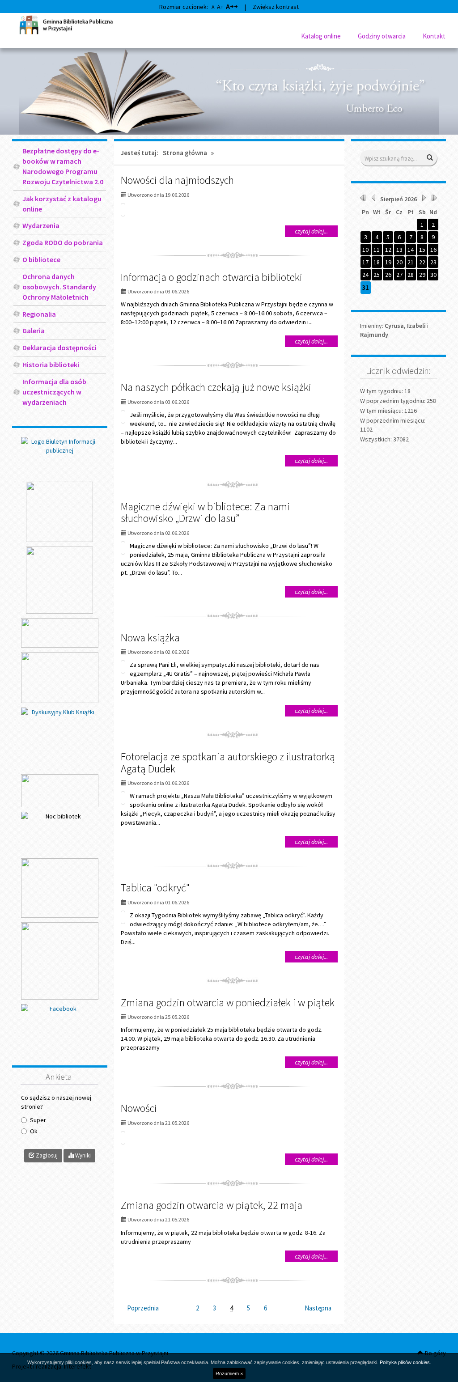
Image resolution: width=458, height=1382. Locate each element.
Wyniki (82, 1155)
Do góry (435, 1353)
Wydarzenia (40, 225)
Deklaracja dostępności (59, 347)
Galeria (33, 330)
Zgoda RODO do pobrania (62, 242)
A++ (232, 6)
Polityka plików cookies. (405, 1362)
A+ (220, 7)
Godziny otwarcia (382, 36)
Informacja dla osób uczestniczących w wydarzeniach (54, 392)
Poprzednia (143, 1308)
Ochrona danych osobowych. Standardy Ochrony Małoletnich (59, 286)
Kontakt (434, 36)
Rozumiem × (229, 1373)
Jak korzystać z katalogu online (62, 203)
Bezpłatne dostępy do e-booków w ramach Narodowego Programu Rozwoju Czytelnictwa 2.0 (62, 166)
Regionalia (39, 313)
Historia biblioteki (50, 364)
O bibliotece (41, 259)
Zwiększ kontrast (276, 7)
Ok (34, 1131)
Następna (318, 1308)
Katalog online (321, 36)
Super (38, 1120)
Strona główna (185, 152)
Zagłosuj (46, 1155)
